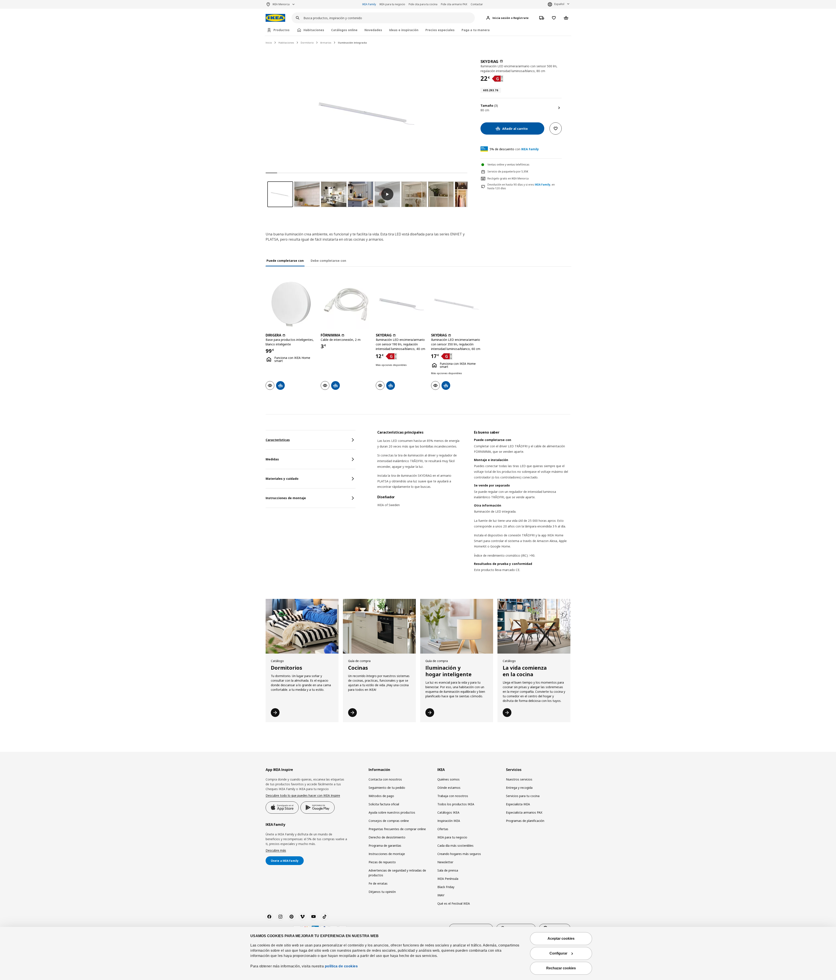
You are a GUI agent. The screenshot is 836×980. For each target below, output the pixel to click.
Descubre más (276, 850)
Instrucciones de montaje (387, 854)
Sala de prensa (447, 870)
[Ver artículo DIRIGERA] (291, 304)
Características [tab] (278, 440)
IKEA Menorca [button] (281, 4)
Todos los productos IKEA (455, 804)
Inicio (269, 42)
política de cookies (341, 966)
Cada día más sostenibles (455, 845)
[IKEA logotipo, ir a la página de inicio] (275, 18)
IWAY (440, 895)
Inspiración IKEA (448, 821)
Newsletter (445, 862)
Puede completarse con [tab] (285, 261)
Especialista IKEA (518, 804)
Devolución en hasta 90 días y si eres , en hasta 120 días (521, 186)
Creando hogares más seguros (459, 854)
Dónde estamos (448, 788)
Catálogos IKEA (448, 812)
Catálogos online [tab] (344, 30)
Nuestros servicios (519, 779)
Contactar (477, 4)
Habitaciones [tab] (313, 30)
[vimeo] (302, 916)
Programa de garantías (385, 845)
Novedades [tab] (373, 30)
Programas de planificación (525, 821)
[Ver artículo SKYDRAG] (401, 304)
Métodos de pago (381, 796)
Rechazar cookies (561, 968)
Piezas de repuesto (382, 862)
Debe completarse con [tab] (328, 261)
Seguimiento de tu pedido (387, 788)
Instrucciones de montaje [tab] (286, 498)
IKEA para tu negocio (392, 4)
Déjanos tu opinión (382, 892)
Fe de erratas (378, 883)
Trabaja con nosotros (452, 796)
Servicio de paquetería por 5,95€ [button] (507, 171)
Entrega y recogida (519, 788)
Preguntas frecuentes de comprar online (397, 829)
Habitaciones (286, 42)
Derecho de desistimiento (387, 837)
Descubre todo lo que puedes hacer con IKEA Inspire (303, 795)
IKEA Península (447, 879)
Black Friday (445, 887)
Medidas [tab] (272, 459)
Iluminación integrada (352, 42)
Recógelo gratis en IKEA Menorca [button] (508, 178)
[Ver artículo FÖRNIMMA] (346, 304)
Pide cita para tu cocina (423, 4)
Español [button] (559, 4)
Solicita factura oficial (384, 804)
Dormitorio (307, 42)
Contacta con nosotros (385, 779)
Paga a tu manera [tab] (476, 30)
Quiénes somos (448, 779)
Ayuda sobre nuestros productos (392, 812)
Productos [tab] (281, 30)
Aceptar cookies (561, 938)
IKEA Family (369, 4)
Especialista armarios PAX (524, 812)
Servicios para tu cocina (522, 796)
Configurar (558, 953)
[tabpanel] (473, 506)
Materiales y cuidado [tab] (282, 478)
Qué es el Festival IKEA (453, 903)
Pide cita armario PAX (454, 4)
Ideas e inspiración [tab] (403, 30)
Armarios (325, 42)
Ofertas (442, 829)
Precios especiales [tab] (440, 30)
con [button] (514, 149)
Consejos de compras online (389, 821)
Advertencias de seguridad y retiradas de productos (397, 872)
